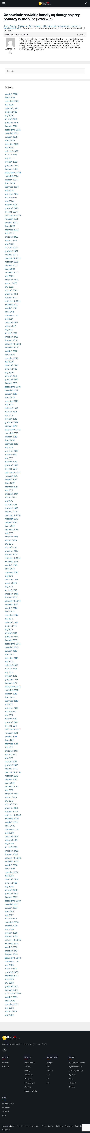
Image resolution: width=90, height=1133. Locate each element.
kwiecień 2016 (11, 537)
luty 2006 (9, 929)
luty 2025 (9, 158)
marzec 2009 (11, 840)
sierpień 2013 (11, 651)
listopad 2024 (11, 169)
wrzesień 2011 (11, 733)
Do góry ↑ (6, 1130)
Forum (13, 26)
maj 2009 (9, 833)
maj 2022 (9, 276)
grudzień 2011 (11, 722)
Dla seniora (28, 1075)
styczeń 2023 (11, 247)
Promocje (5, 1063)
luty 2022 (9, 287)
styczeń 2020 (11, 376)
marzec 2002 (11, 1011)
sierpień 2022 (11, 265)
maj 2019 (9, 404)
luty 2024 (9, 201)
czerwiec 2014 (11, 615)
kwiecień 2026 (11, 108)
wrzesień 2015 (11, 561)
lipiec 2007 (10, 911)
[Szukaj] (86, 3)
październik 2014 (13, 601)
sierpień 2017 (11, 479)
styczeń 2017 (11, 504)
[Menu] (3, 3)
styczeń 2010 (11, 804)
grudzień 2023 (11, 208)
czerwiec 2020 (11, 358)
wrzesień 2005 (12, 943)
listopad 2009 (11, 811)
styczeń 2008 (11, 890)
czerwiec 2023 (11, 230)
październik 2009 (13, 815)
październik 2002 (13, 993)
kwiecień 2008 (11, 879)
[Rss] (4, 1050)
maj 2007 (9, 915)
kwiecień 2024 (11, 194)
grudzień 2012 (11, 679)
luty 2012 (9, 715)
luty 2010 (9, 801)
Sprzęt (27, 1057)
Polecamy (6, 1067)
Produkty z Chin (30, 1091)
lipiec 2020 (10, 354)
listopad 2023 (11, 212)
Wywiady (72, 1075)
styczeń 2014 (11, 633)
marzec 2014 (11, 626)
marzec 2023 (11, 240)
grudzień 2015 (11, 551)
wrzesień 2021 (11, 304)
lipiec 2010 (10, 783)
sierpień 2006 (11, 926)
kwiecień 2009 (11, 836)
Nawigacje (28, 1079)
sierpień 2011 (11, 736)
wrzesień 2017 (11, 476)
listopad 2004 (11, 954)
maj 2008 (9, 876)
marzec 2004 (11, 968)
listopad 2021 (11, 297)
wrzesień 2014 (11, 604)
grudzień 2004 (11, 951)
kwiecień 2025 (11, 151)
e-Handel (72, 1083)
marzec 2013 (11, 669)
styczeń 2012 (11, 719)
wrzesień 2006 (12, 922)
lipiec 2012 (10, 697)
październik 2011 (12, 729)
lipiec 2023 (10, 226)
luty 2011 (9, 758)
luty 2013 (9, 672)
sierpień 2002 (11, 997)
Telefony (27, 1067)
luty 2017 (9, 501)
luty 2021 (9, 330)
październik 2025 (13, 130)
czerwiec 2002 (11, 1004)
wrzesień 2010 (11, 776)
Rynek (72, 1057)
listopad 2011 (11, 726)
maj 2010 (9, 790)
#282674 (81, 35)
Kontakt (51, 1126)
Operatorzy (52, 1057)
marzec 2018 (11, 454)
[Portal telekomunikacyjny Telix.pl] (45, 3)
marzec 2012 (11, 711)
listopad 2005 (11, 936)
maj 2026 (9, 105)
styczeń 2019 (11, 419)
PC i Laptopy (29, 1083)
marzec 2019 (11, 412)
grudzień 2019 (11, 379)
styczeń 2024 (11, 205)
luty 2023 (9, 244)
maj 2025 (9, 147)
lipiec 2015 (10, 569)
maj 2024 (9, 190)
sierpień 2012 (11, 694)
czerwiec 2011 (11, 744)
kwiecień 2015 (11, 579)
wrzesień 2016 (11, 519)
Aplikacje (5, 1111)
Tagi (76, 1126)
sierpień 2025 (11, 137)
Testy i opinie (29, 1063)
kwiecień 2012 (11, 708)
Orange (49, 1063)
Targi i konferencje (76, 1071)
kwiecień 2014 (11, 622)
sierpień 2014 (11, 608)
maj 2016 (9, 533)
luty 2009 (9, 844)
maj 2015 (9, 576)
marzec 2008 (11, 883)
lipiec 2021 (10, 312)
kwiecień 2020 (11, 365)
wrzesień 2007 (12, 904)
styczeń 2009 (11, 847)
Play (48, 1067)
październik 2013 (13, 644)
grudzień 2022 (11, 251)
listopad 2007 (11, 897)
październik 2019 (13, 387)
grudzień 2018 (11, 422)
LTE (48, 1083)
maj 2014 (9, 619)
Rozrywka (22, 26)
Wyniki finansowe (75, 1067)
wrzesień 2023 (12, 219)
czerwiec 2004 (12, 961)
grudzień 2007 (11, 893)
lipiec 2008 (10, 868)
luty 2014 (9, 629)
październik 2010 (13, 772)
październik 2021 (13, 301)
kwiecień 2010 (11, 794)
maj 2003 (9, 979)
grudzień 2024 (11, 165)
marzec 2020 (11, 369)
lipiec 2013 (10, 654)
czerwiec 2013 (11, 658)
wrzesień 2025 (11, 133)
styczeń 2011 (11, 761)
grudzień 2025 (11, 122)
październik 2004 (13, 958)
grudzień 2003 (11, 972)
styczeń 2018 (11, 462)
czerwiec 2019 (11, 401)
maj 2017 (9, 490)
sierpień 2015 (11, 565)
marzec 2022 (11, 283)
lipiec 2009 (10, 826)
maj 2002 (9, 1008)
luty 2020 (9, 372)
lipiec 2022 (10, 269)
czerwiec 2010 (11, 786)
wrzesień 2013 (11, 647)
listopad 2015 (11, 554)
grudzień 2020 (11, 337)
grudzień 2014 (11, 594)
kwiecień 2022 (11, 280)
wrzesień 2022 (11, 262)
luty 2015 (9, 587)
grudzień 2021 (11, 294)
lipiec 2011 (9, 740)
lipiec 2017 (10, 483)
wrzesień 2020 (12, 347)
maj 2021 (9, 319)
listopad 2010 (11, 769)
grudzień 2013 (11, 636)
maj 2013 (9, 661)
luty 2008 (9, 886)
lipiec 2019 (10, 397)
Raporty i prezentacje (77, 1063)
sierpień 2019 (11, 394)
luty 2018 (9, 458)
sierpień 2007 (11, 908)
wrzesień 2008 (12, 861)
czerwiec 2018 (11, 444)
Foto (4, 1115)
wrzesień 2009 (12, 818)
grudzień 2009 (11, 808)
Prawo (71, 1079)
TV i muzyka (34, 26)
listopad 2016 (11, 511)
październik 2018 (13, 429)
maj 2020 (9, 362)
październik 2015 (13, 558)
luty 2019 (9, 415)
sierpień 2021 (11, 308)
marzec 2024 (11, 197)
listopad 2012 (11, 683)
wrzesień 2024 (12, 176)
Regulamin (69, 1126)
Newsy (5, 1057)
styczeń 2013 (11, 676)
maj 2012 (9, 704)
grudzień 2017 (11, 465)
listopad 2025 (11, 126)
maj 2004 (9, 965)
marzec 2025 (11, 155)
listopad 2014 (11, 597)
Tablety (27, 1071)
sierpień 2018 (11, 437)
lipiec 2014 (10, 611)
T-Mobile (50, 1071)
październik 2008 (13, 858)
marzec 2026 (11, 112)
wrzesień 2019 (11, 390)
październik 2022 (13, 258)
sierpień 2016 (11, 522)
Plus (48, 1075)
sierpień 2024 (11, 180)
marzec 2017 (11, 497)
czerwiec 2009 (12, 829)
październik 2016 (13, 515)
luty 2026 (9, 115)
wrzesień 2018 (11, 433)
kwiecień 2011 (11, 751)
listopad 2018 (11, 426)
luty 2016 (9, 544)
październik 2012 (13, 686)
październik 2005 (13, 940)
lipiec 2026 (10, 97)
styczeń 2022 (11, 290)
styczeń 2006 (11, 933)
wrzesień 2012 (11, 690)
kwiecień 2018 (11, 451)
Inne (4, 1098)
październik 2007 (13, 901)
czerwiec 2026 (11, 101)
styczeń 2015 (11, 590)
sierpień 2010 (11, 779)
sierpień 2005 (11, 947)
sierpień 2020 (11, 351)
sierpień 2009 (11, 822)
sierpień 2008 (11, 865)
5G (48, 1079)
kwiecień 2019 (11, 408)
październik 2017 (13, 472)
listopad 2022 (11, 254)
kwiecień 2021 (11, 322)
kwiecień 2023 (11, 237)
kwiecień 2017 (11, 494)
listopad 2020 (11, 340)
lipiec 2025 (10, 140)
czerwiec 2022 (11, 272)
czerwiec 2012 (11, 701)
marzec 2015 (11, 583)
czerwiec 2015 (11, 572)
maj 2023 (9, 233)
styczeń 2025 (11, 162)
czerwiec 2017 (11, 487)
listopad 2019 (11, 383)
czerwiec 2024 (11, 187)
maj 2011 (9, 747)
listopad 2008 (11, 854)
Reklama (72, 1087)
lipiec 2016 (10, 526)
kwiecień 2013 (11, 665)
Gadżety (27, 1087)
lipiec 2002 (10, 1001)
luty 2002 (9, 1015)
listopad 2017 (11, 469)
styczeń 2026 (11, 119)
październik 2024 (13, 172)
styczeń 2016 (11, 547)
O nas (44, 1126)
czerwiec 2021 (11, 315)
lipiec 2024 (10, 183)
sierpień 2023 (11, 222)
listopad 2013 (11, 640)
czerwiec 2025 (11, 144)
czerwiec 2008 (11, 872)
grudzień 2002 (11, 986)
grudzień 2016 (11, 508)
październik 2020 (13, 344)
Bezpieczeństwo (8, 1103)
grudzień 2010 (11, 765)
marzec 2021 (11, 326)
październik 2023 (13, 215)
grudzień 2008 (11, 851)
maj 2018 (9, 447)
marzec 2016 (11, 540)
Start (6, 26)
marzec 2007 (11, 918)
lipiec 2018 (10, 440)
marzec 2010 (11, 797)
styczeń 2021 (11, 333)
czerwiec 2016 (11, 529)
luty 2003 (9, 983)
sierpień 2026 (11, 94)
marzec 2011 (10, 754)
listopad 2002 (11, 990)
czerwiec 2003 (12, 976)
